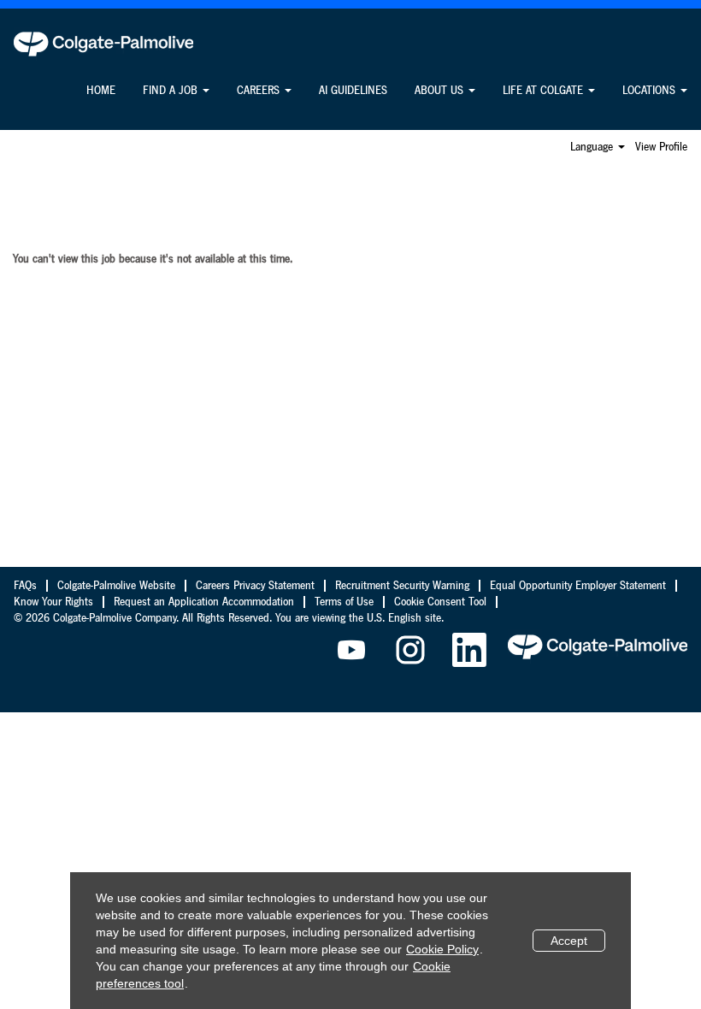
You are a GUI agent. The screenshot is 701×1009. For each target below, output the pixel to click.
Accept (569, 940)
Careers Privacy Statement (255, 586)
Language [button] (593, 147)
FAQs (25, 586)
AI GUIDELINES (353, 91)
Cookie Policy (442, 949)
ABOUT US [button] (441, 91)
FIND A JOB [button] (172, 91)
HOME (100, 91)
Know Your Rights (53, 602)
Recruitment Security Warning (402, 586)
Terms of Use (344, 602)
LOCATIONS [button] (650, 91)
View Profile (661, 147)
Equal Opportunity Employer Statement (578, 586)
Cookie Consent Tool (440, 602)
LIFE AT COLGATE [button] (544, 91)
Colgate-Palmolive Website (116, 586)
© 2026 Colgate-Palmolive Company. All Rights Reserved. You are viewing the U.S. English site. (229, 618)
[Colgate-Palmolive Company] (103, 44)
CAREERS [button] (260, 91)
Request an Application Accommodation (204, 602)
